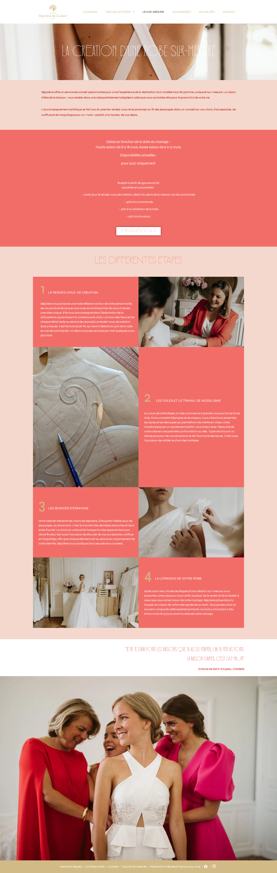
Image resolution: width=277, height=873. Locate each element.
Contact (229, 12)
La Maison (90, 12)
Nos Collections (118, 12)
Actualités (206, 12)
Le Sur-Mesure (153, 12)
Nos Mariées (182, 12)
